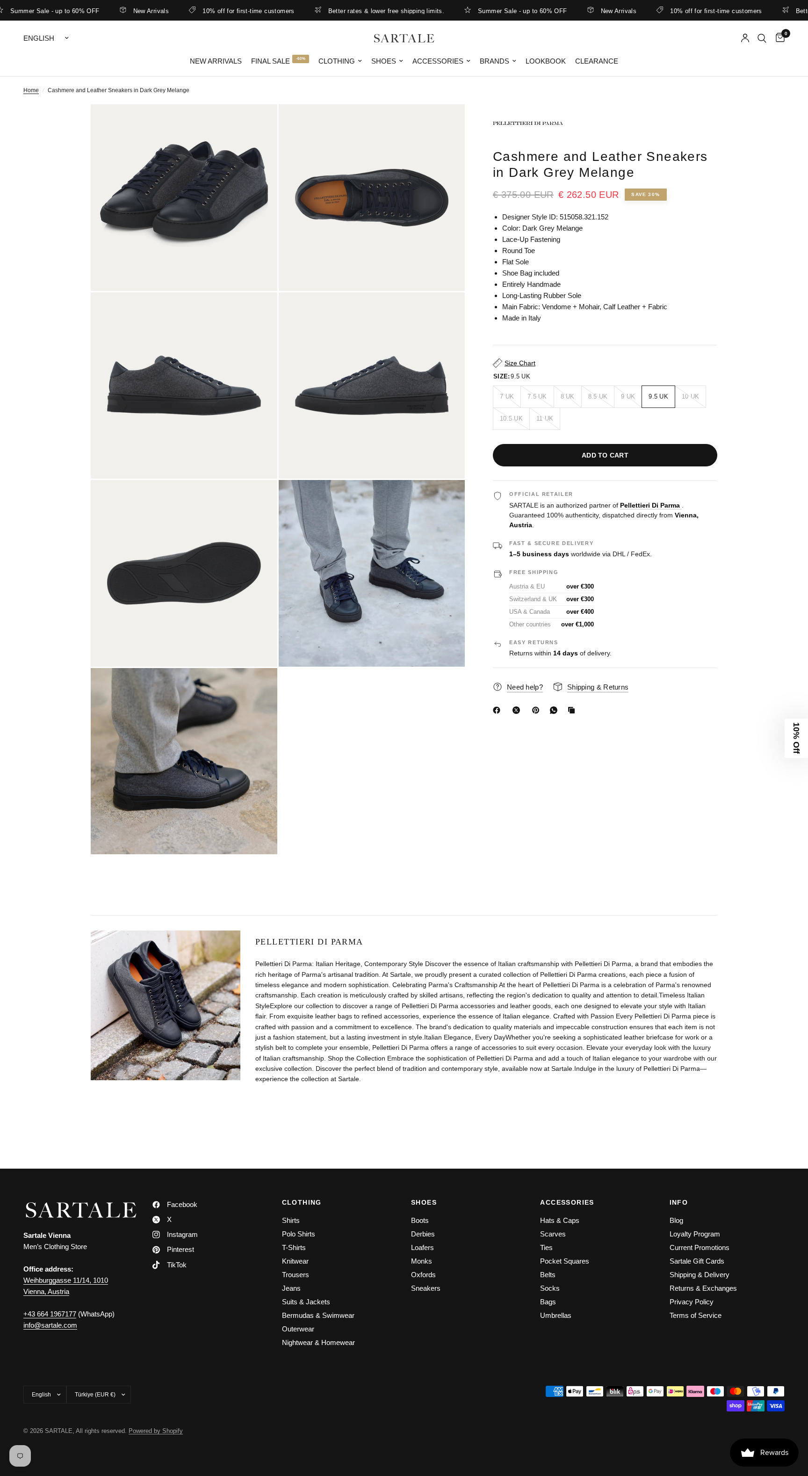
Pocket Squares (564, 1261)
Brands (494, 61)
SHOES (424, 1202)
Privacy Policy (692, 1302)
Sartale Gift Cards (697, 1261)
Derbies (423, 1234)
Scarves (553, 1234)
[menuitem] (215, 61)
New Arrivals (112, 10)
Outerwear (298, 1329)
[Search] (762, 38)
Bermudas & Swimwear (318, 1315)
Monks (421, 1261)
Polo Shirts (298, 1234)
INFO (679, 1202)
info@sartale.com (50, 1325)
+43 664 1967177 (49, 1314)
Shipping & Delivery (699, 1275)
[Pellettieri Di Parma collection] (605, 123)
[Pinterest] (537, 710)
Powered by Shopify (156, 1430)
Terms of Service (695, 1315)
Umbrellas (555, 1315)
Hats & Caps (559, 1220)
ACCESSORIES (567, 1202)
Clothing (336, 61)
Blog (676, 1220)
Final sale (270, 61)
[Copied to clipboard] (573, 710)
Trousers (295, 1275)
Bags (548, 1302)
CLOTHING (302, 1202)
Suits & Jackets (306, 1302)
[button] (796, 738)
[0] (778, 38)
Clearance (596, 61)
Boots (420, 1220)
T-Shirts (294, 1247)
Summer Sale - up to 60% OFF (483, 10)
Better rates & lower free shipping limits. (347, 10)
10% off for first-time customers (209, 10)
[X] (518, 710)
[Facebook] (498, 710)
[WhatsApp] (555, 710)
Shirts (291, 1220)
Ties (546, 1247)
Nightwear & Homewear (318, 1342)
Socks (550, 1288)
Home (31, 90)
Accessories (437, 61)
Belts (548, 1275)
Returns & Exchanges (703, 1288)
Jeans (291, 1288)
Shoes (383, 61)
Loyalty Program (695, 1234)
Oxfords (423, 1275)
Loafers (422, 1247)
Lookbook (546, 61)
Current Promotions (699, 1247)
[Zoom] (258, 124)
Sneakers (425, 1288)
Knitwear (295, 1261)
